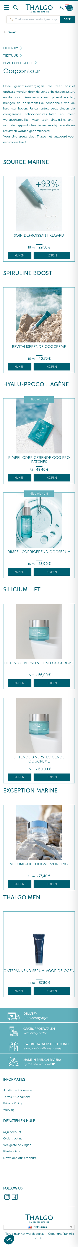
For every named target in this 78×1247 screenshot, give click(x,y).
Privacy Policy (12, 1103)
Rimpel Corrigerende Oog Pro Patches (39, 460)
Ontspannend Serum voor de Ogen (39, 971)
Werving (9, 1110)
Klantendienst (12, 1151)
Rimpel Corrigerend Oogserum (39, 552)
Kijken (19, 255)
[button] (9, 1239)
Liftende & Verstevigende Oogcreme (39, 759)
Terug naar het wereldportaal (25, 1234)
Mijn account (12, 1132)
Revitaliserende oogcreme (39, 347)
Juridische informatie (17, 1090)
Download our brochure (20, 1158)
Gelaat (12, 32)
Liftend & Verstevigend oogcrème (39, 663)
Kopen (52, 255)
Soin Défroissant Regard (39, 235)
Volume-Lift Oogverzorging (39, 864)
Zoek (67, 19)
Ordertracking (13, 1138)
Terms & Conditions (16, 1097)
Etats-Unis (40, 1227)
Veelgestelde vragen (17, 1145)
